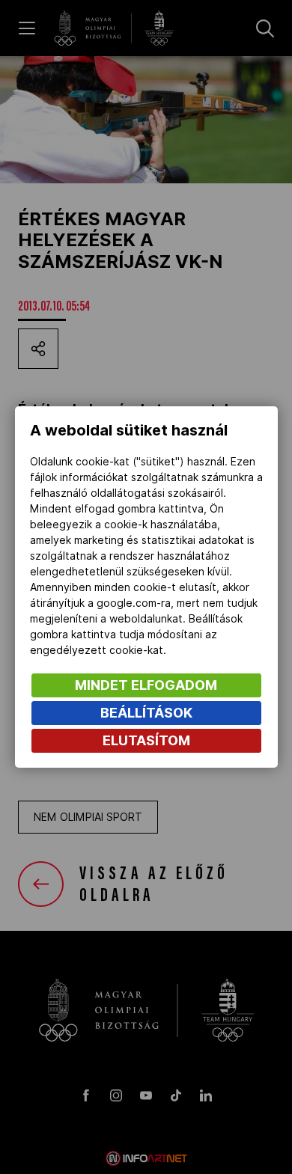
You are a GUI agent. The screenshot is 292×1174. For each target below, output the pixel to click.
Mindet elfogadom (146, 685)
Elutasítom (146, 740)
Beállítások (146, 713)
